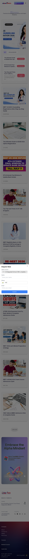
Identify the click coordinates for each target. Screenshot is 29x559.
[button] (3, 282)
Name (2, 275)
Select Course (4, 269)
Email (2, 285)
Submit (14, 292)
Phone (3, 280)
